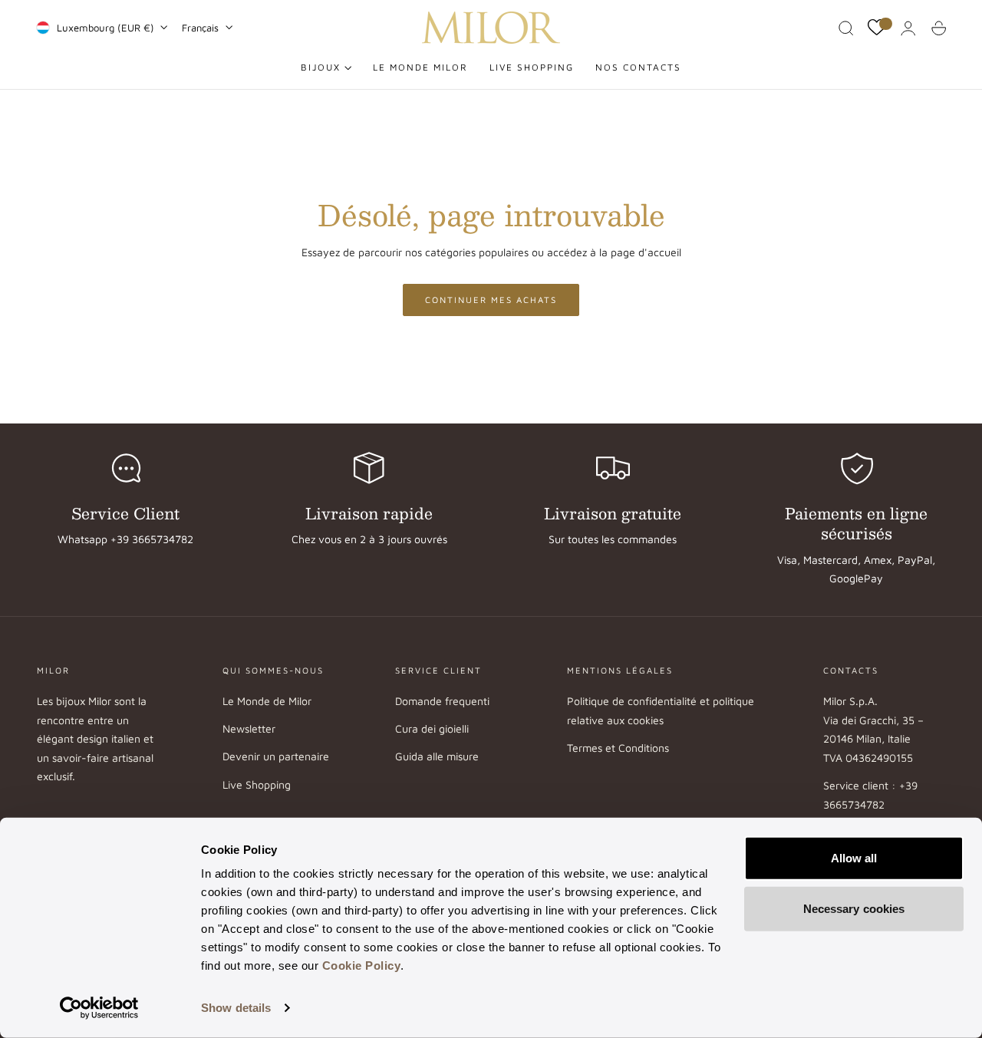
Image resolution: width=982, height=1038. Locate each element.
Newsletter (248, 728)
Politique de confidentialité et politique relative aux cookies (660, 710)
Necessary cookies (854, 907)
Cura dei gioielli (432, 728)
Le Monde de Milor (266, 700)
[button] (846, 28)
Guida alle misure (437, 756)
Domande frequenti (442, 700)
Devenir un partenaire (275, 756)
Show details (236, 1007)
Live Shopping (256, 784)
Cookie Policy (361, 965)
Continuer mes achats (491, 300)
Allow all (854, 858)
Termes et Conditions (618, 747)
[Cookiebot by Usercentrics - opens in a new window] (99, 1008)
